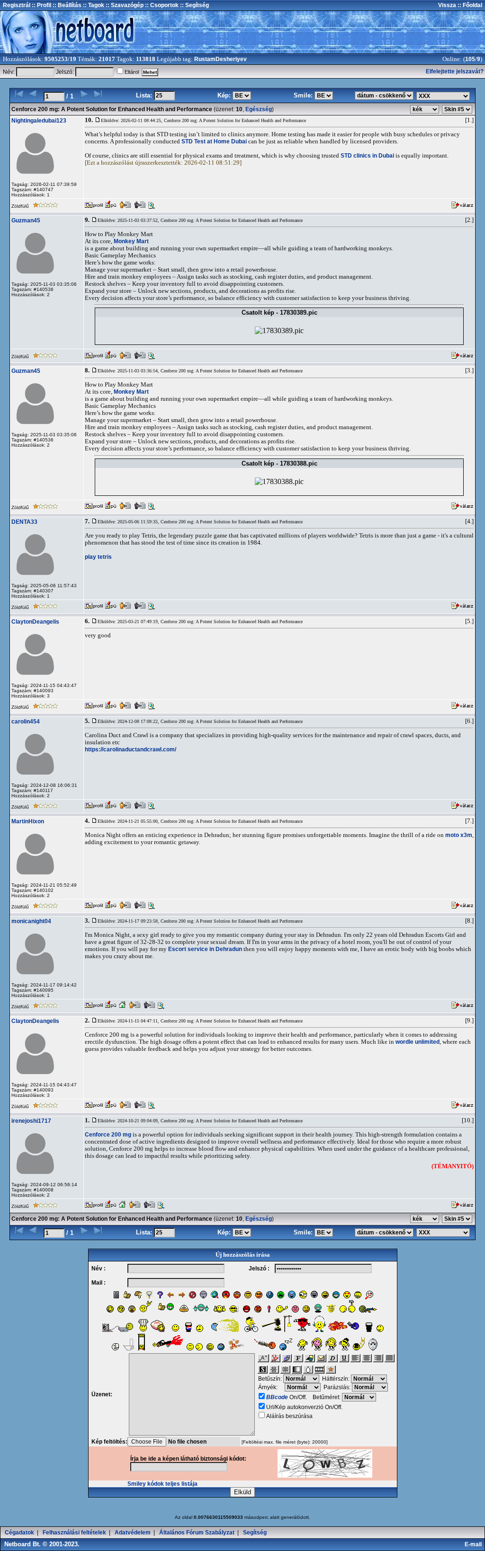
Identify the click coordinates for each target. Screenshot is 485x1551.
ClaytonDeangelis (35, 621)
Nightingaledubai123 (38, 120)
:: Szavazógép (125, 5)
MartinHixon (27, 821)
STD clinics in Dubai (367, 155)
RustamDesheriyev (220, 59)
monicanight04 (31, 921)
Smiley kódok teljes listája (162, 1483)
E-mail (475, 1544)
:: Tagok (92, 5)
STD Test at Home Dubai (214, 141)
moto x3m (458, 835)
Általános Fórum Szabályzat (196, 1532)
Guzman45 (25, 220)
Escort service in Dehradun (205, 949)
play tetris (98, 557)
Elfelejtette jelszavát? (455, 71)
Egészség (258, 109)
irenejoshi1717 (31, 1121)
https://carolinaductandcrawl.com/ (130, 749)
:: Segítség (194, 5)
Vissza (447, 5)
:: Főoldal (469, 5)
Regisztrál (16, 5)
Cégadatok (19, 1532)
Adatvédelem (133, 1532)
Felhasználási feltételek (74, 1532)
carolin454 (25, 721)
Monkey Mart (131, 241)
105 (470, 59)
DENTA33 (24, 522)
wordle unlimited (417, 1042)
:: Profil (40, 5)
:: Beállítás (66, 5)
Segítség (255, 1532)
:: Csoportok (161, 5)
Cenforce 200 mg (108, 1134)
